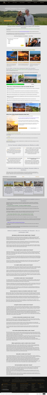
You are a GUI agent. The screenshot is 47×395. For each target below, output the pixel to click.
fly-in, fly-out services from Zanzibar (24, 31)
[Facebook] (4, 389)
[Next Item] (39, 78)
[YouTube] (37, 0)
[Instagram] (32, 0)
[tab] (15, 84)
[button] (14, 2)
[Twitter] (35, 0)
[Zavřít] (46, 393)
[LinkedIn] (36, 0)
